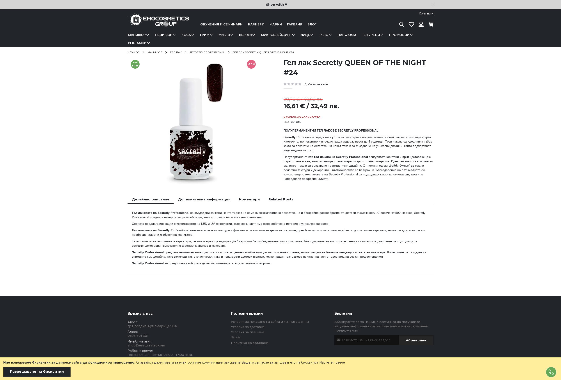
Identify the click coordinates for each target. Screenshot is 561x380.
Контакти (426, 13)
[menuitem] (137, 35)
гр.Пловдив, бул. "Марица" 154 (152, 326)
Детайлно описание (150, 199)
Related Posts (280, 199)
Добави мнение (316, 84)
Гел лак (176, 52)
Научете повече (332, 362)
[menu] (280, 39)
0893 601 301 (138, 336)
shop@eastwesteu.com (146, 345)
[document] (280, 369)
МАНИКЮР (154, 52)
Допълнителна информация (204, 199)
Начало (134, 52)
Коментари (249, 199)
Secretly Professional (207, 52)
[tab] (151, 199)
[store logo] (158, 24)
